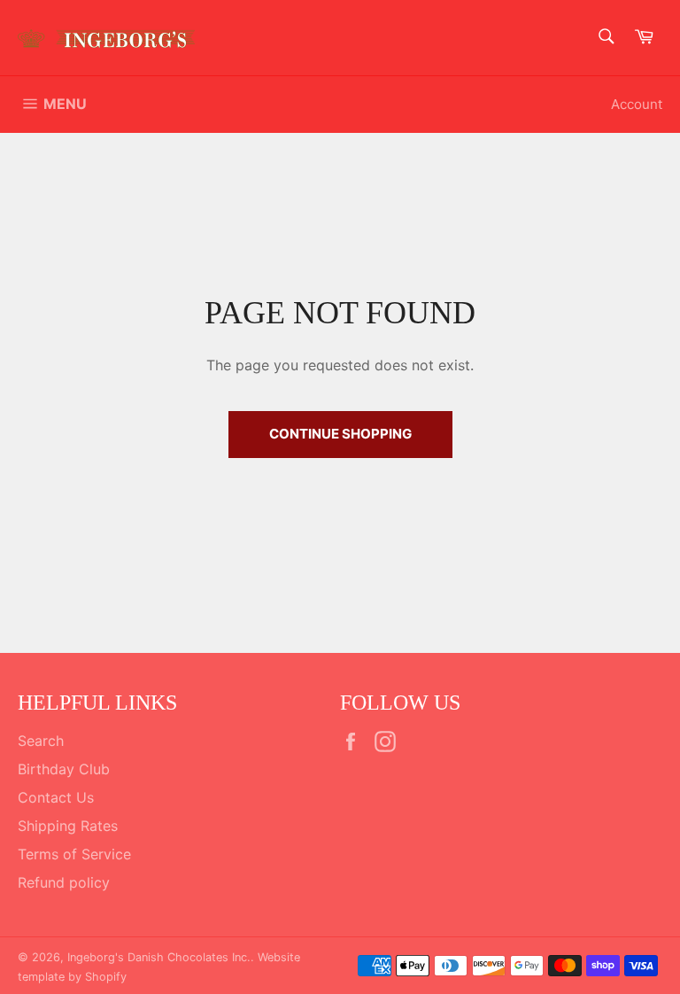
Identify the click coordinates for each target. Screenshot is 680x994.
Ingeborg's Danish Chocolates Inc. (159, 957)
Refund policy (64, 882)
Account (636, 104)
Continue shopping (340, 433)
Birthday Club (64, 769)
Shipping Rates (68, 826)
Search (41, 740)
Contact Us (56, 797)
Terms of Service (74, 854)
